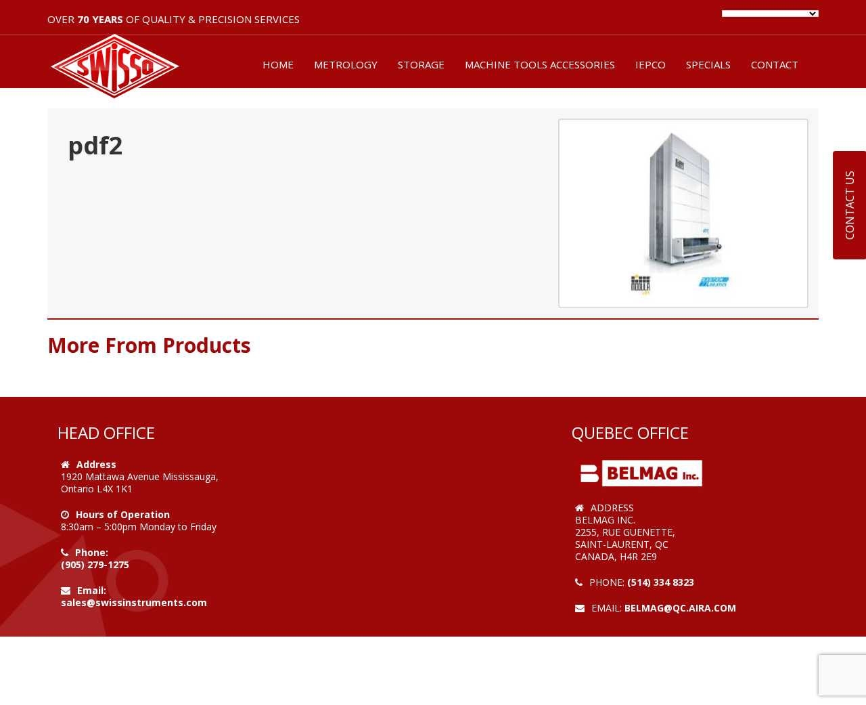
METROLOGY (346, 64)
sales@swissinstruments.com (134, 602)
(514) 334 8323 (660, 582)
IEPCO (650, 64)
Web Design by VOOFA (629, 620)
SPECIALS (708, 64)
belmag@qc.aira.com (680, 607)
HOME (278, 64)
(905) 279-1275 (95, 564)
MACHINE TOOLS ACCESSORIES (540, 64)
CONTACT (774, 64)
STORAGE (421, 64)
